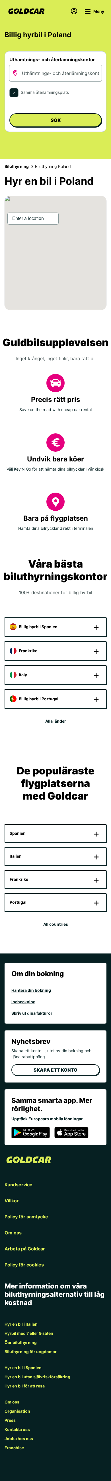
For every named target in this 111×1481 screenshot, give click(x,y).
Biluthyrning (17, 166)
